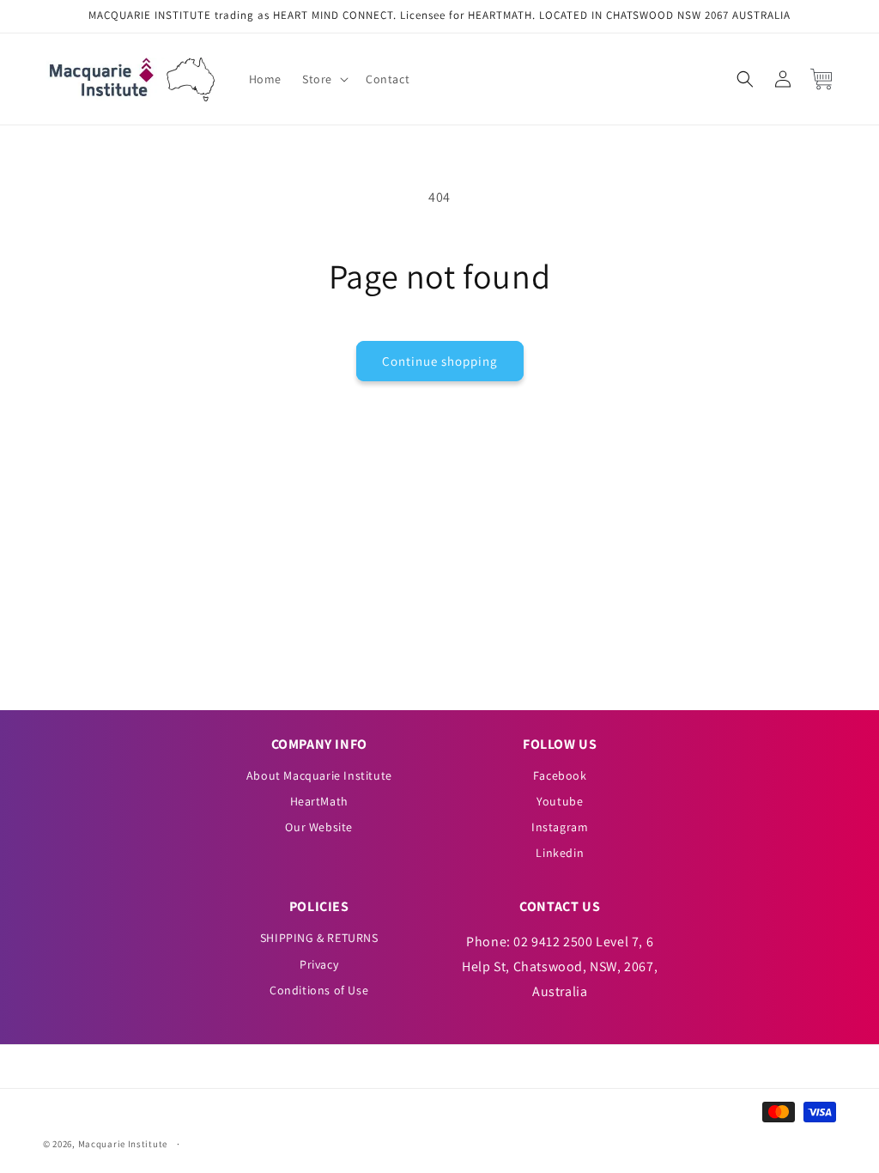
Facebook (560, 775)
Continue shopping (440, 361)
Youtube (559, 801)
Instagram (559, 827)
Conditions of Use (319, 990)
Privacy (319, 964)
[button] (323, 79)
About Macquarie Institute (319, 775)
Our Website (319, 827)
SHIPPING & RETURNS (319, 937)
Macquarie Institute (122, 1144)
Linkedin (560, 852)
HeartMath (319, 801)
